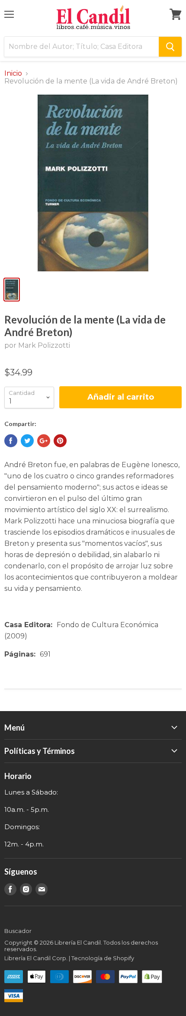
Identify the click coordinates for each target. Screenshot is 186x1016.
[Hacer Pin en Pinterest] (60, 440)
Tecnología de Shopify (102, 958)
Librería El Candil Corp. (35, 958)
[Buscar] (170, 47)
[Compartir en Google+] (43, 440)
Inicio (13, 73)
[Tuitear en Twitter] (27, 440)
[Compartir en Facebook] (10, 440)
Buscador (18, 930)
